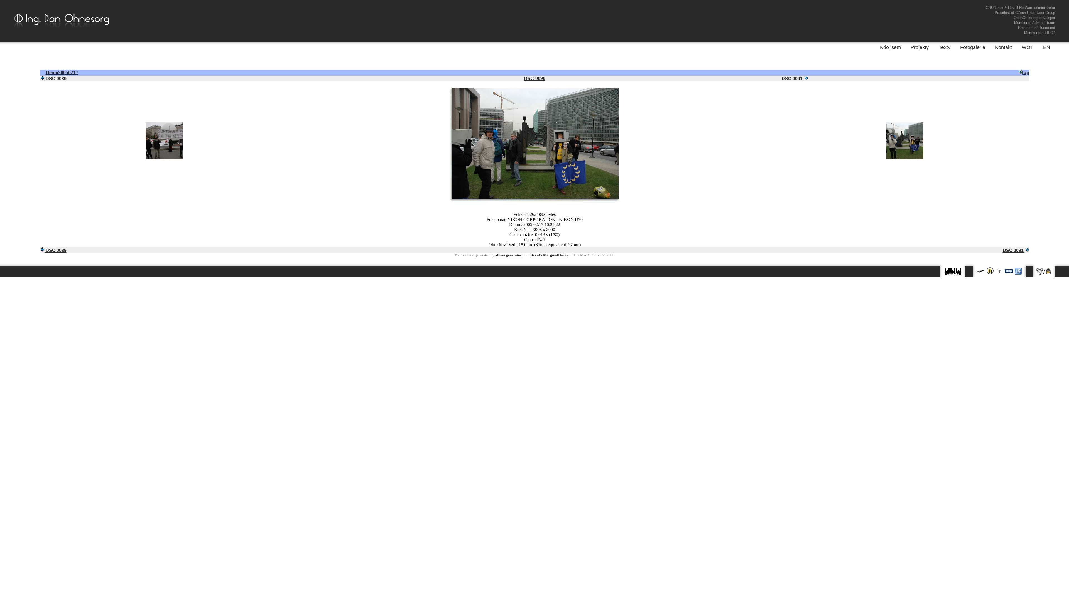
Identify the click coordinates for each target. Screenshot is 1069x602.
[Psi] (999, 271)
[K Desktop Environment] (1018, 271)
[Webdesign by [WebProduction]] (953, 270)
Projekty (920, 47)
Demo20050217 (62, 72)
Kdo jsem (890, 47)
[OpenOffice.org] (980, 271)
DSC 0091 (793, 78)
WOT (1027, 47)
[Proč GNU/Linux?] (1044, 270)
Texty (944, 47)
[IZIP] (1009, 271)
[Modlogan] (990, 271)
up (1026, 72)
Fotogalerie (972, 47)
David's (536, 255)
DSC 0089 (56, 78)
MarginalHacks (555, 255)
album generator (508, 255)
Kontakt (1003, 47)
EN (1046, 47)
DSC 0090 (534, 78)
